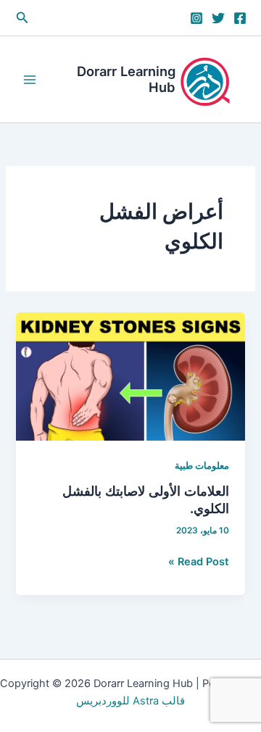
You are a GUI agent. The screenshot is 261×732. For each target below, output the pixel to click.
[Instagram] (196, 18)
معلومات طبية (202, 465)
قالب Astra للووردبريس (130, 700)
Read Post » (198, 562)
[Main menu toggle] (29, 80)
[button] (21, 18)
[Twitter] (218, 18)
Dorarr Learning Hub (126, 79)
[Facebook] (239, 18)
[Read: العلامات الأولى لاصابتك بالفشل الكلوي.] (130, 376)
